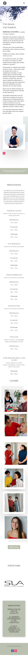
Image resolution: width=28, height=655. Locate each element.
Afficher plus (14, 547)
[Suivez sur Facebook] (12, 650)
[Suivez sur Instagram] (4, 153)
